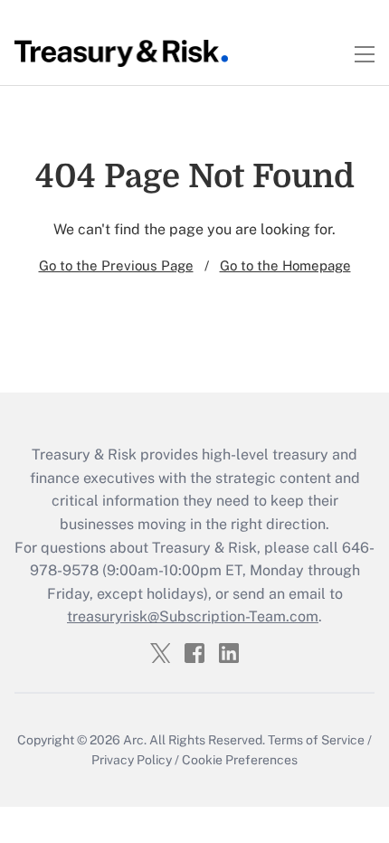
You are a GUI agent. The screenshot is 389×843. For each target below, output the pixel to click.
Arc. (135, 740)
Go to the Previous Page (116, 265)
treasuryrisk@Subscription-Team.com (192, 616)
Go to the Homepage (285, 265)
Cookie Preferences (240, 760)
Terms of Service (316, 740)
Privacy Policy (131, 760)
